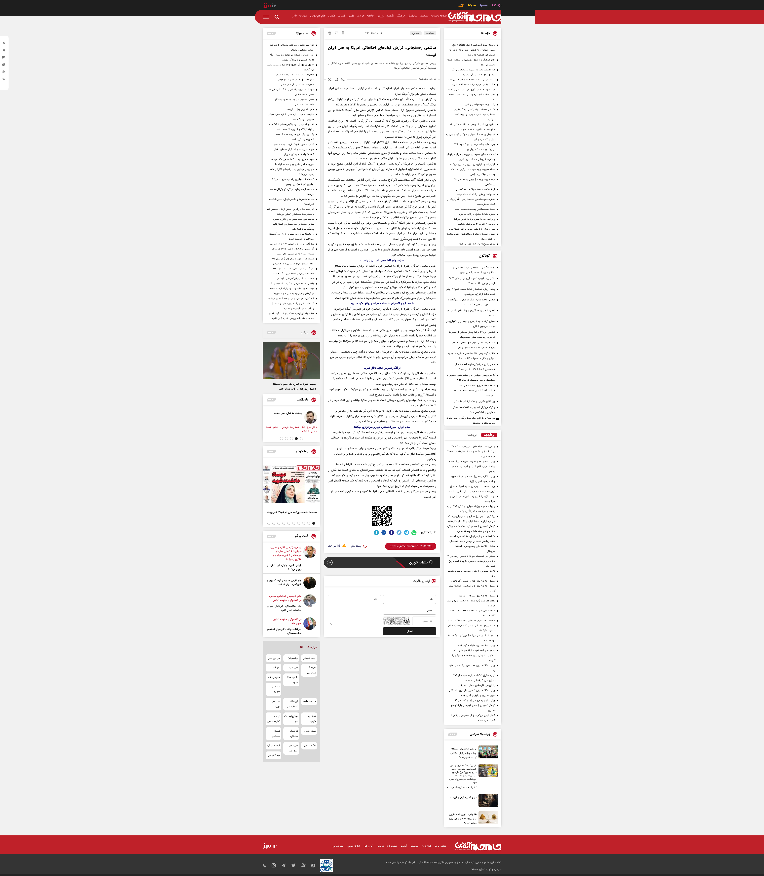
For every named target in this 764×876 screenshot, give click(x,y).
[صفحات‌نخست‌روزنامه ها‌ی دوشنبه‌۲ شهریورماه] (291, 484)
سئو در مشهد (273, 677)
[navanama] (496, 6)
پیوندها (414, 846)
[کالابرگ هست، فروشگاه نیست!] (487, 777)
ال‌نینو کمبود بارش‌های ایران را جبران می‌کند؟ (284, 567)
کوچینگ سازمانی (294, 733)
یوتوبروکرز (293, 658)
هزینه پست (292, 668)
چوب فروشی (309, 658)
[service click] (461, 6)
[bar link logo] (269, 6)
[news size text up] (330, 80)
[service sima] (472, 6)
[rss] (3, 79)
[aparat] (3, 65)
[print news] (329, 33)
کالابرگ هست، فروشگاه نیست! (462, 788)
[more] (452, 734)
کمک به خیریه (312, 719)
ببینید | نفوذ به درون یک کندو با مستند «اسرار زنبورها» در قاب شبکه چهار (294, 386)
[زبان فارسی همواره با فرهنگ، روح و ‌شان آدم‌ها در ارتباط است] (309, 583)
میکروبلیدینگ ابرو (291, 719)
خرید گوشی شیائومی (310, 670)
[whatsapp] (414, 532)
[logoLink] (474, 17)
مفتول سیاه (310, 731)
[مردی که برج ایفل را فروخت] (487, 800)
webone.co (309, 701)
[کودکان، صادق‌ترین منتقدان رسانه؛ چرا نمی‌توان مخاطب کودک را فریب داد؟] (487, 752)
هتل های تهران (275, 704)
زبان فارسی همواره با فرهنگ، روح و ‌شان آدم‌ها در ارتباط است (284, 583)
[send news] (336, 33)
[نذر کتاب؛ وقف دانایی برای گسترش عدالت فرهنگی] (309, 626)
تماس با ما (440, 846)
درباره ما (426, 846)
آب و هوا (368, 846)
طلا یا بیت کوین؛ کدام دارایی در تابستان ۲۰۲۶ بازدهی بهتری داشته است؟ (462, 819)
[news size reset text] (336, 80)
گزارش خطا (334, 546)
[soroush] (376, 532)
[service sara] (483, 6)
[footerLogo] (478, 846)
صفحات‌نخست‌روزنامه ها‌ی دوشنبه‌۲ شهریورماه (292, 512)
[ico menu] (267, 17)
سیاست (430, 33)
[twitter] (3, 58)
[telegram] (3, 51)
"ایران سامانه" (478, 869)
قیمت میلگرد (273, 745)
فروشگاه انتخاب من (292, 704)
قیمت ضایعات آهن (273, 719)
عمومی (415, 33)
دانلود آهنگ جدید (292, 680)
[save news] (343, 33)
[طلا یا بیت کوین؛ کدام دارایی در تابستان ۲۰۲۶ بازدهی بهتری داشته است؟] (487, 818)
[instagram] (3, 44)
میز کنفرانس (273, 755)
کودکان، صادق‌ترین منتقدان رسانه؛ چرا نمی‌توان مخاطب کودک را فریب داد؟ (463, 753)
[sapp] (3, 72)
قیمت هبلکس (276, 733)
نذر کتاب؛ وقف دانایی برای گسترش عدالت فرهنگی (284, 631)
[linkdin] (383, 532)
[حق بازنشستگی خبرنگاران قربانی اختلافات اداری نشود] (309, 603)
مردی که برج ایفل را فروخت (463, 797)
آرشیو (404, 846)
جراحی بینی (274, 658)
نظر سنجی (337, 846)
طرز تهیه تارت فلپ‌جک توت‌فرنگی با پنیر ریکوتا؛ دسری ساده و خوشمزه (470, 420)
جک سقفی (310, 745)
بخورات (276, 668)
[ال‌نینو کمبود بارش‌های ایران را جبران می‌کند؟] (309, 558)
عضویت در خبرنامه (387, 846)
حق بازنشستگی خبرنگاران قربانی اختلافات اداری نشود (284, 608)
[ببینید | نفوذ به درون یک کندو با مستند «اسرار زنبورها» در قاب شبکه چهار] (291, 360)
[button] (301, 438)
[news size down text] (343, 80)
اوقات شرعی (353, 846)
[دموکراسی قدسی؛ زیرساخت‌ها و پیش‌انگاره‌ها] (302, 417)
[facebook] (391, 532)
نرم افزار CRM (276, 689)
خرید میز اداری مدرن (292, 748)
